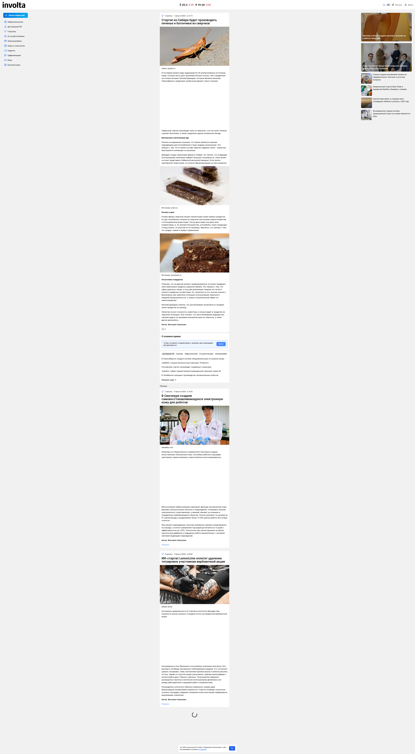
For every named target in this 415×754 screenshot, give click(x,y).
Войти (221, 344)
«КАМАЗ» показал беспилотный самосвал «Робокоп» (185, 363)
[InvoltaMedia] (14, 5)
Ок (232, 748)
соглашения (202, 749)
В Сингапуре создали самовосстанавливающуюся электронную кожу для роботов (192, 399)
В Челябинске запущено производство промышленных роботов (190, 375)
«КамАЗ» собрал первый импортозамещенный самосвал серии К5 (191, 371)
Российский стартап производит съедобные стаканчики (186, 367)
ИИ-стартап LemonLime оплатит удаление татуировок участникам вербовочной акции (193, 560)
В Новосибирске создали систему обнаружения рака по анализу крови (193, 359)
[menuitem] (15, 22)
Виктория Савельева (177, 324)
